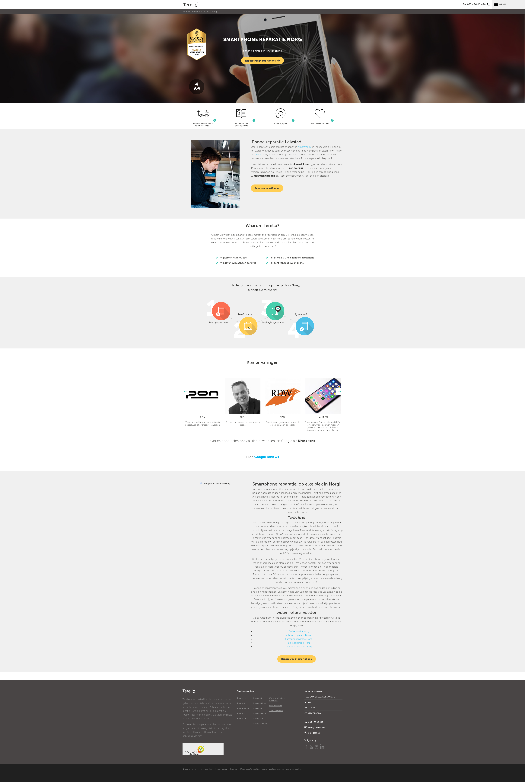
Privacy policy (221, 769)
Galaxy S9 (257, 708)
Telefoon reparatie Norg (298, 646)
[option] (203, 402)
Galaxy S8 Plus (259, 703)
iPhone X (241, 713)
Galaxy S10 (258, 718)
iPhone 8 (241, 703)
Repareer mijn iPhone (267, 188)
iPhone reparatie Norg (298, 635)
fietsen (258, 154)
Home (186, 11)
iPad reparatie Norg (298, 631)
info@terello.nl (317, 727)
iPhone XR (241, 718)
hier (282, 769)
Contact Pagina (312, 713)
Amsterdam (304, 146)
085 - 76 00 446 (315, 722)
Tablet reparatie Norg (298, 642)
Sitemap (233, 769)
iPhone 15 (241, 698)
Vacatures (309, 708)
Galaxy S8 (257, 698)
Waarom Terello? (313, 691)
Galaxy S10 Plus (260, 723)
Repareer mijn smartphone (260, 60)
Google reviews (266, 457)
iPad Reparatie (275, 705)
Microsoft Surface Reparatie (277, 699)
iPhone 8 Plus (243, 708)
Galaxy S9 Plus (259, 713)
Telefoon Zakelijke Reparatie (319, 697)
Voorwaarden (206, 769)
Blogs (307, 702)
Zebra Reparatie (276, 711)
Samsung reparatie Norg (298, 638)
